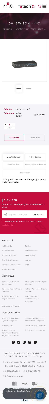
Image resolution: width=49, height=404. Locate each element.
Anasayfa (8, 29)
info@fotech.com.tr (14, 376)
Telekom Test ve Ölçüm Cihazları (12, 290)
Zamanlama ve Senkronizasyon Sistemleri (32, 299)
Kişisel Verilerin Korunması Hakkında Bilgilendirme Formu (10, 333)
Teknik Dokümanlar (10, 260)
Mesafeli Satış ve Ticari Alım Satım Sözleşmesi (34, 319)
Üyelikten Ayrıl (8, 225)
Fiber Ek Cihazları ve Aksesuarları (10, 282)
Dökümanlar (25, 173)
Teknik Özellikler (35, 157)
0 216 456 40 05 (12, 371)
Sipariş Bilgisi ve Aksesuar (35, 165)
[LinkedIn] (25, 342)
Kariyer (28, 260)
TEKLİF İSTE (14, 138)
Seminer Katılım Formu (11, 265)
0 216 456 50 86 (33, 371)
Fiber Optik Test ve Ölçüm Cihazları (36, 282)
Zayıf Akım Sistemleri (36, 29)
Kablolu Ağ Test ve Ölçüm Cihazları (36, 290)
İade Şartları (7, 325)
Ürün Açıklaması (13, 157)
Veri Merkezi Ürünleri (10, 306)
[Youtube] (36, 342)
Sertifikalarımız (31, 250)
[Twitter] (19, 342)
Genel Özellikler (13, 165)
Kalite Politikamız (9, 255)
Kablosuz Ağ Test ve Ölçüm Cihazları (10, 297)
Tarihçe (28, 246)
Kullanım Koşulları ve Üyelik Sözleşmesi (10, 319)
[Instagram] (30, 342)
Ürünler (19, 29)
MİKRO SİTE (35, 138)
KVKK (27, 265)
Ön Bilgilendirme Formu (35, 330)
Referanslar (30, 255)
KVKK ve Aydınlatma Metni (15, 221)
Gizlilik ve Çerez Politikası (35, 325)
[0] (6, 7)
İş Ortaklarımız (8, 250)
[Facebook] (14, 342)
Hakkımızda (7, 246)
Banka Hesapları (9, 269)
